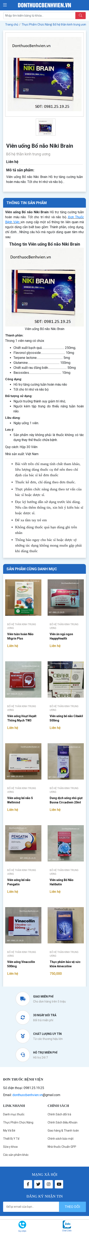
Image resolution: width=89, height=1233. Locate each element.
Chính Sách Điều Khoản (62, 1122)
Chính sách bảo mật (60, 1138)
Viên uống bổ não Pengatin (18, 882)
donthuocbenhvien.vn (27, 1095)
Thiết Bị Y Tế (11, 1138)
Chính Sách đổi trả (59, 1114)
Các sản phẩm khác (16, 1154)
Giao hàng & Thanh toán (63, 1130)
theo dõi (72, 1207)
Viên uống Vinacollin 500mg (21, 964)
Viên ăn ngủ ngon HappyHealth (61, 636)
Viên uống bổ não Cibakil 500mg (66, 718)
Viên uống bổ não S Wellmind (20, 800)
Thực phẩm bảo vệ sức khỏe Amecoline (65, 964)
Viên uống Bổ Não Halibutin (61, 882)
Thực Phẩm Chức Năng (18, 1122)
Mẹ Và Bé (9, 1130)
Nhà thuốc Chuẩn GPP (62, 1146)
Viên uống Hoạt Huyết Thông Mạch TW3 (21, 718)
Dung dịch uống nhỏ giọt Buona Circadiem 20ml (66, 800)
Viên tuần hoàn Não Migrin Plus (20, 636)
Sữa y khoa (10, 1146)
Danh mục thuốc (13, 1114)
